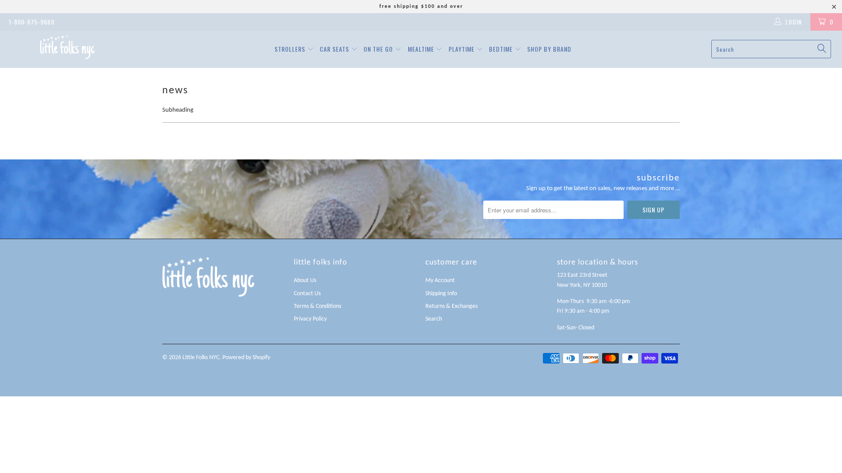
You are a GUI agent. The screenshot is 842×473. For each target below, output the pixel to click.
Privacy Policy (310, 319)
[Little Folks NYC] (67, 47)
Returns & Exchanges (451, 306)
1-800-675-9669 (31, 21)
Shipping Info (441, 293)
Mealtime (422, 48)
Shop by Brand (549, 48)
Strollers (291, 48)
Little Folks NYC (200, 357)
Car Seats (335, 48)
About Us (305, 280)
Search (433, 319)
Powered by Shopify (246, 357)
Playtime (462, 48)
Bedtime (501, 48)
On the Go (379, 48)
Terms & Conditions (317, 306)
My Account (440, 280)
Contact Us (307, 293)
